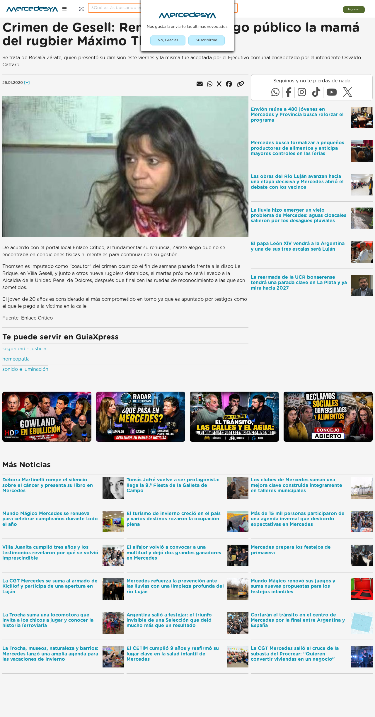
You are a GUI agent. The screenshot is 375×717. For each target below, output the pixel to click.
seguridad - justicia (24, 348)
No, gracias (168, 40)
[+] (27, 83)
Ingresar (354, 9)
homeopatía (16, 359)
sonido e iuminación (25, 369)
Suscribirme (206, 40)
